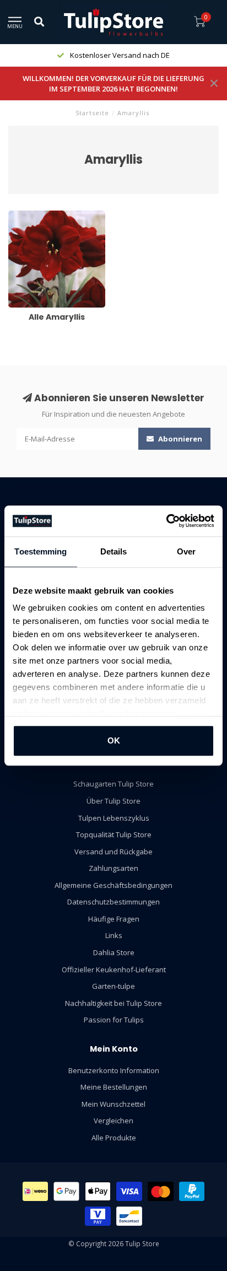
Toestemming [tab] (40, 551)
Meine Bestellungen (113, 1087)
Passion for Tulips (114, 1020)
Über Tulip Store (113, 801)
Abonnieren (179, 439)
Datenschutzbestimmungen (113, 902)
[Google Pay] (66, 1191)
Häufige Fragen (113, 919)
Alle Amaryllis (30, 215)
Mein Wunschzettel (113, 1104)
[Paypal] (192, 1191)
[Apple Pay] (98, 1191)
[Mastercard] (161, 1191)
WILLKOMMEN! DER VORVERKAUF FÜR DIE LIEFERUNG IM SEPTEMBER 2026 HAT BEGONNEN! (113, 83)
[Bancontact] (129, 1216)
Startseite (92, 113)
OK (113, 740)
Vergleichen (113, 1120)
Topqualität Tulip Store (114, 834)
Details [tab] (113, 551)
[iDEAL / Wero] (35, 1191)
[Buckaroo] (98, 1216)
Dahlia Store (113, 952)
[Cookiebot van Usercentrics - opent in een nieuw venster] (166, 521)
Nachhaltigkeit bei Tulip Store (113, 1003)
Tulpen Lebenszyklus (113, 818)
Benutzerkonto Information (113, 1070)
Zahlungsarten (113, 868)
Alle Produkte (113, 1138)
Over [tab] (186, 551)
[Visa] (129, 1191)
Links (113, 935)
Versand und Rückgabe (113, 852)
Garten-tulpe (113, 986)
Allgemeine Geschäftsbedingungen (113, 885)
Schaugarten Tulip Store (113, 784)
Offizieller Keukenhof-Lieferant (114, 969)
